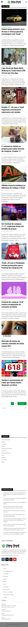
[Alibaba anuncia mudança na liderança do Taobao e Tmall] (14, 173)
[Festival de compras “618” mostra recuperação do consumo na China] (14, 290)
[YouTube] (14, 559)
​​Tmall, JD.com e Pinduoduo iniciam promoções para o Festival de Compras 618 (13, 265)
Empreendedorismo (6, 27)
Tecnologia (10, 378)
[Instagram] (7, 559)
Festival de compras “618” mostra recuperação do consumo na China (12, 304)
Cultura (5, 579)
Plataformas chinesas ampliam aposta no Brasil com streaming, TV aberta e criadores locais (14, 529)
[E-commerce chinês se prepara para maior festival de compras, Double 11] (14, 134)
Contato (5, 597)
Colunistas (5, 586)
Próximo (21, 403)
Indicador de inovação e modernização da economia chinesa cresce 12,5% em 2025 (13, 507)
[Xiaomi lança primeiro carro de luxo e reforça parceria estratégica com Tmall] (14, 17)
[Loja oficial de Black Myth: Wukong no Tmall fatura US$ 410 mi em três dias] (14, 56)
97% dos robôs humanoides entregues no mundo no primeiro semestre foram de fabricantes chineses (14, 520)
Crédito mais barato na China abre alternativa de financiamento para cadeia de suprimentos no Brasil (14, 494)
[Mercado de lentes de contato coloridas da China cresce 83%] (14, 329)
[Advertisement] (14, 422)
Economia (3, 300)
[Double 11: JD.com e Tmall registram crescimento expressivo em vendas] (14, 95)
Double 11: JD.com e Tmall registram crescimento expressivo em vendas (12, 109)
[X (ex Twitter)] (11, 559)
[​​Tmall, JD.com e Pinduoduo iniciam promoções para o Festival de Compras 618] (14, 251)
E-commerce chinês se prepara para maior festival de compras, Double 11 (12, 148)
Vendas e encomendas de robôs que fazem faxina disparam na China (12, 382)
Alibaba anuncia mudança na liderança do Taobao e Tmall (13, 186)
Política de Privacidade (8, 594)
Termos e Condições (8, 592)
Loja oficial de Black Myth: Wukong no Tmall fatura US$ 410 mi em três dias (13, 70)
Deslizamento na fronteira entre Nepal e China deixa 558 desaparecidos (14, 515)
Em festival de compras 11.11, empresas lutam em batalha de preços (12, 226)
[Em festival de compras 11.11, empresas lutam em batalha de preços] (14, 212)
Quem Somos (6, 589)
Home (4, 568)
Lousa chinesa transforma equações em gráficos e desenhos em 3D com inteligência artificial (14, 533)
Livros (4, 584)
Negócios (3, 144)
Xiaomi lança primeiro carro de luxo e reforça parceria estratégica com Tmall (13, 31)
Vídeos (4, 581)
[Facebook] (3, 559)
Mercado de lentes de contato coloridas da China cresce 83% (12, 343)
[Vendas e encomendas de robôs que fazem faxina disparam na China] (14, 368)
